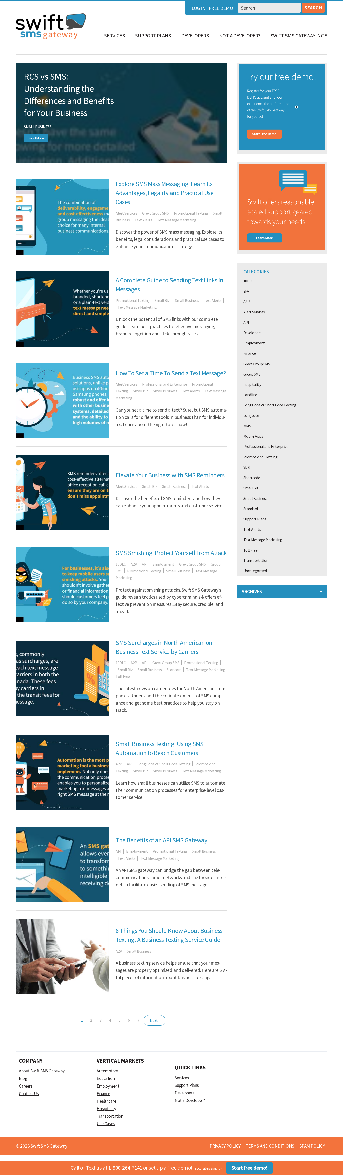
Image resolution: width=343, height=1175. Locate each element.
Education (106, 1078)
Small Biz (162, 300)
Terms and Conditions (270, 1146)
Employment (163, 564)
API (145, 564)
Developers (195, 35)
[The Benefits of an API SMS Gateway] (62, 900)
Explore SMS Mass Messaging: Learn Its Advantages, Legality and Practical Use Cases (164, 193)
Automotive (107, 1071)
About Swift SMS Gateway (42, 1071)
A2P (134, 564)
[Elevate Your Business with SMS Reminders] (62, 528)
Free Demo (221, 8)
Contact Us (29, 1093)
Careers (25, 1086)
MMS (247, 425)
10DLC (121, 564)
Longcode (251, 415)
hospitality (252, 384)
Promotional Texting (191, 213)
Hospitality (106, 1108)
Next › (154, 1020)
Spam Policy (312, 1146)
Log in (198, 8)
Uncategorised (255, 570)
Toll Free (123, 676)
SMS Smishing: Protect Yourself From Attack (171, 553)
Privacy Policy (225, 1146)
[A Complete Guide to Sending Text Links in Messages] (62, 345)
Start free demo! (249, 1168)
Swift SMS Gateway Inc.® (298, 35)
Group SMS (252, 374)
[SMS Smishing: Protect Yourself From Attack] (62, 620)
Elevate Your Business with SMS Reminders (170, 475)
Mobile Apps (253, 436)
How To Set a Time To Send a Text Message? (171, 373)
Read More (36, 138)
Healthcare (106, 1101)
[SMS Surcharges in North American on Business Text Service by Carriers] (62, 714)
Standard (174, 669)
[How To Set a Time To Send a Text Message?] (62, 436)
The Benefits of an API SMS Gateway (161, 840)
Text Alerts (143, 219)
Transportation (255, 560)
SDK (246, 467)
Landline (250, 394)
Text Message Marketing (176, 219)
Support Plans (153, 35)
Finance (249, 353)
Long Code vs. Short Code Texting (163, 763)
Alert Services (126, 213)
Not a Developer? (239, 35)
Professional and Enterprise (164, 384)
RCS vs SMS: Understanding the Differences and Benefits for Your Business (69, 94)
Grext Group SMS (155, 213)
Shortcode (251, 477)
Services (114, 35)
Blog (23, 1078)
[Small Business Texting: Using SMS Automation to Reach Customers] (62, 808)
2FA (246, 291)
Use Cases (106, 1123)
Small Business (37, 126)
